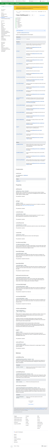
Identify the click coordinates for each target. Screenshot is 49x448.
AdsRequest (26, 175)
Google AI (15, 440)
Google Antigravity (40, 423)
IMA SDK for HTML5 (20, 1)
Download (17, 3)
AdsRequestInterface (25, 32)
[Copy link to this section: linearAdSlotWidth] (25, 263)
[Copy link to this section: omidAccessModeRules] (27, 308)
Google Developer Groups (18, 419)
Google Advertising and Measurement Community (23, 8)
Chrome (38, 419)
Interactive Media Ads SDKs (7, 1)
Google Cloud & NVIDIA (17, 423)
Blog (26, 417)
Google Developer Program (18, 417)
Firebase (38, 420)
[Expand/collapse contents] (21, 18)
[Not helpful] (45, 11)
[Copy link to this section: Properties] (22, 185)
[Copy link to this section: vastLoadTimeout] (25, 342)
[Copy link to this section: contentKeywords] (25, 223)
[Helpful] (44, 11)
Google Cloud (39, 425)
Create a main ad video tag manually (28, 205)
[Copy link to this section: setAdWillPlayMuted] (26, 372)
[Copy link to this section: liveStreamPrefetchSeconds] (30, 275)
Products (20, 11)
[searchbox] (6, 6)
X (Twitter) (27, 423)
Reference (7, 3)
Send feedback (42, 15)
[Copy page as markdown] (32, 15)
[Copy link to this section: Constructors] (24, 169)
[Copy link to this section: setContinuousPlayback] (27, 385)
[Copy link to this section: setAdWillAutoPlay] (25, 357)
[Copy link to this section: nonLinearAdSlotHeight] (27, 284)
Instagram (27, 420)
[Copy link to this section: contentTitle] (22, 232)
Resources (12, 3)
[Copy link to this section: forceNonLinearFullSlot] (27, 242)
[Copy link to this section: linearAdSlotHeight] (25, 251)
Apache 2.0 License (27, 409)
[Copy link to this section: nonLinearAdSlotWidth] (27, 296)
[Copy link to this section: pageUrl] (21, 330)
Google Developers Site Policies (39, 409)
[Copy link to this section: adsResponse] (23, 189)
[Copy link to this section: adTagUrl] (21, 201)
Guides (2, 3)
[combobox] (33, 1)
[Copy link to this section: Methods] (22, 353)
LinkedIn (27, 422)
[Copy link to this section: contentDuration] (24, 212)
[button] (31, 30)
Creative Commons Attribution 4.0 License (40, 408)
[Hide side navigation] (11, 446)
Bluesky (27, 419)
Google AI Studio (39, 422)
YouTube (27, 425)
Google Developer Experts (18, 420)
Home (17, 11)
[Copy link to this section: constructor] (22, 173)
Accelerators (16, 422)
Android (38, 417)
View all (38, 428)
